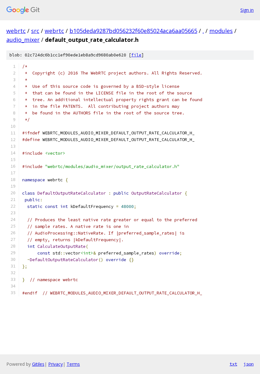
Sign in (247, 10)
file (136, 55)
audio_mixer (23, 39)
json (249, 364)
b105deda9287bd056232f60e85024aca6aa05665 (133, 31)
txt (233, 364)
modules (221, 31)
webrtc (16, 31)
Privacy (55, 364)
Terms (73, 364)
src (35, 31)
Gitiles (38, 364)
